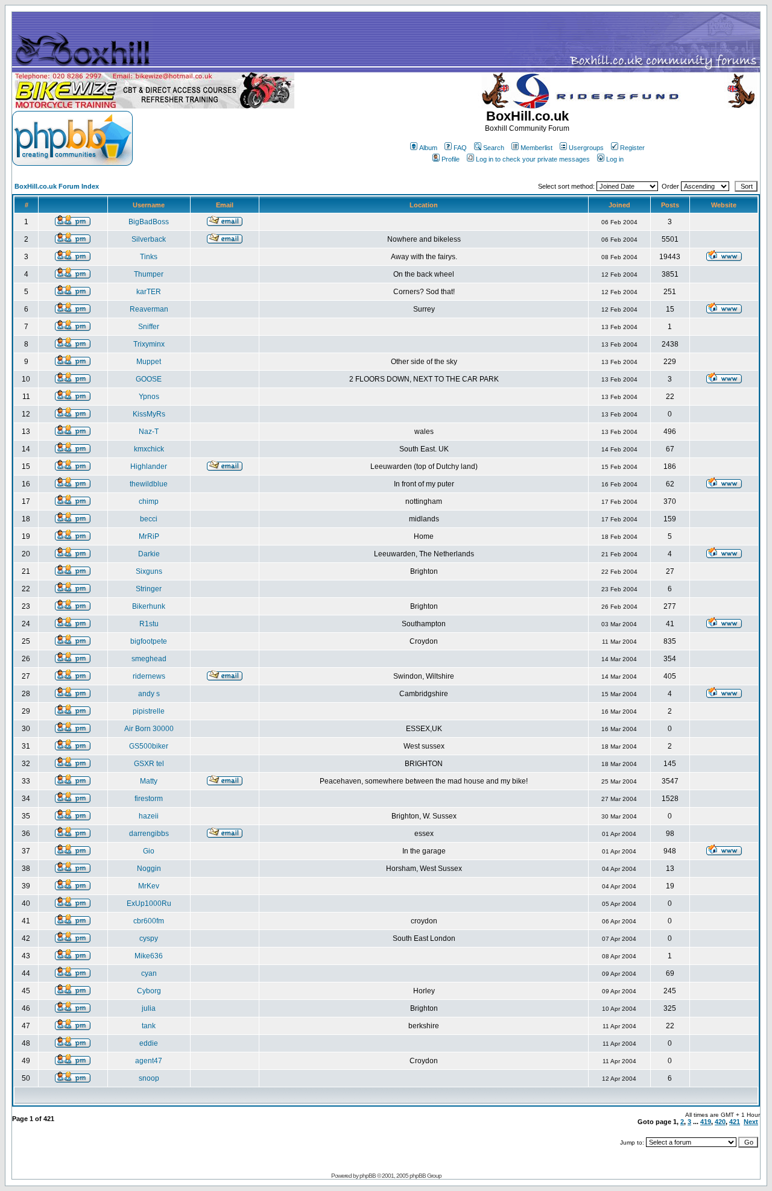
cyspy (148, 938)
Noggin (149, 868)
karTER (148, 292)
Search (493, 147)
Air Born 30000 (149, 728)
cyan (149, 973)
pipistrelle (149, 711)
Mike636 (148, 956)
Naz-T (149, 431)
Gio (148, 851)
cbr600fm (148, 921)
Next (751, 1121)
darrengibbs (149, 833)
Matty (148, 781)
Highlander (148, 466)
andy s (149, 694)
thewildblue (149, 484)
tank (149, 1026)
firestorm (148, 798)
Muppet (148, 361)
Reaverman (149, 309)
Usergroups (586, 147)
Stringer (149, 589)
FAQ (460, 147)
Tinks (148, 257)
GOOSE (149, 379)
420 (720, 1121)
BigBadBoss (148, 222)
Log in (615, 159)
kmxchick (149, 449)
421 (734, 1121)
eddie (148, 1043)
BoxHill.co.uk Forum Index (56, 186)
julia (149, 1008)
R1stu (149, 624)
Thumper (148, 274)
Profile (450, 159)
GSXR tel (149, 763)
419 (705, 1121)
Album (428, 147)
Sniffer (148, 326)
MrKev (148, 886)
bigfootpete (148, 641)
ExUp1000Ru (149, 903)
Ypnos (149, 396)
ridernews (149, 676)
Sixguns (149, 571)
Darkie (149, 554)
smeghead (148, 659)
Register (632, 147)
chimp (149, 501)
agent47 (148, 1061)
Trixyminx (149, 344)
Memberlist (536, 147)
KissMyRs (149, 414)
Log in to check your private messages (533, 159)
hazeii (149, 816)
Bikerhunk (148, 606)
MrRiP (149, 536)
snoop (149, 1078)
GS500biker (148, 746)
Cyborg (149, 991)
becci (148, 519)
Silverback (148, 239)
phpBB (367, 1175)
